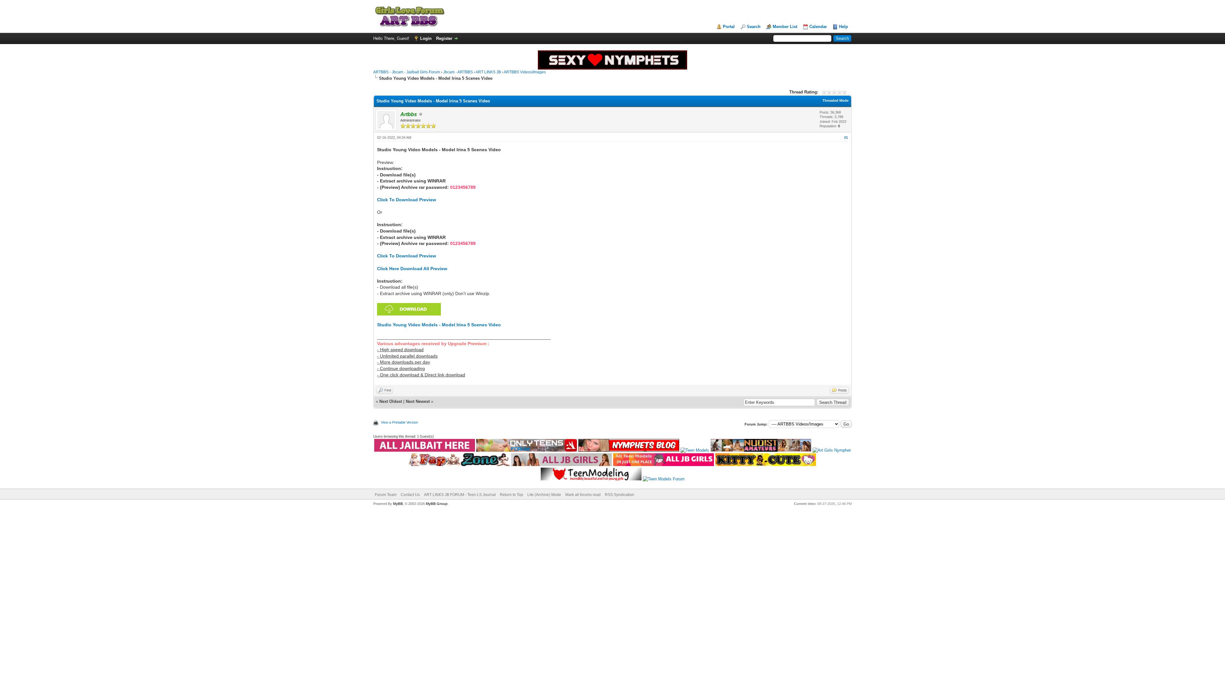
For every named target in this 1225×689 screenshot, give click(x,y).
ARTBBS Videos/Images (525, 72)
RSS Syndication (619, 495)
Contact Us (410, 495)
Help (843, 26)
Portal (729, 26)
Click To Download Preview (406, 199)
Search (754, 26)
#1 (846, 137)
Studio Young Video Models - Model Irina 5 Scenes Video (439, 324)
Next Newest (418, 401)
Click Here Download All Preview (412, 268)
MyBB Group (437, 504)
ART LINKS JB (488, 72)
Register (444, 38)
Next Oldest (390, 401)
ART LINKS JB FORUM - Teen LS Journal (460, 495)
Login (426, 38)
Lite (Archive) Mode (544, 495)
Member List (785, 26)
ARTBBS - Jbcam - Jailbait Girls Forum (406, 72)
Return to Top (511, 495)
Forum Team (386, 495)
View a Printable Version (399, 422)
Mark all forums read (583, 495)
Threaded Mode (835, 100)
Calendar (818, 26)
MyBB (398, 504)
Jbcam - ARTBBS (458, 72)
